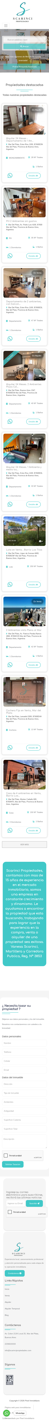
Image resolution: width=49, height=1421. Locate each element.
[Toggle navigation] (6, 25)
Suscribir (33, 1203)
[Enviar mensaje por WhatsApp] (10, 175)
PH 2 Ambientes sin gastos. (21, 221)
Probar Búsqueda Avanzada (25, 67)
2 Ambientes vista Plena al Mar (24, 630)
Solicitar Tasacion (12, 1164)
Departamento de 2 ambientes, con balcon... (23, 302)
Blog (7, 1315)
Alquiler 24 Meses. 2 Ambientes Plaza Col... (23, 385)
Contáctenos (13, 1273)
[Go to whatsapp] (6, 1413)
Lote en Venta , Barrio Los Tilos (24, 550)
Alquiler (8, 1302)
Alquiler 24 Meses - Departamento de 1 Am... (19, 139)
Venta (7, 1295)
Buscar (25, 46)
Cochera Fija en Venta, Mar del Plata (23, 711)
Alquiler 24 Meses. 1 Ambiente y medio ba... (24, 468)
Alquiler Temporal (12, 1309)
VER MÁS (24, 844)
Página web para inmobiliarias (18, 1407)
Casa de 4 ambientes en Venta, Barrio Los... (23, 794)
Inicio (7, 1289)
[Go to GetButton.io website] (6, 1418)
